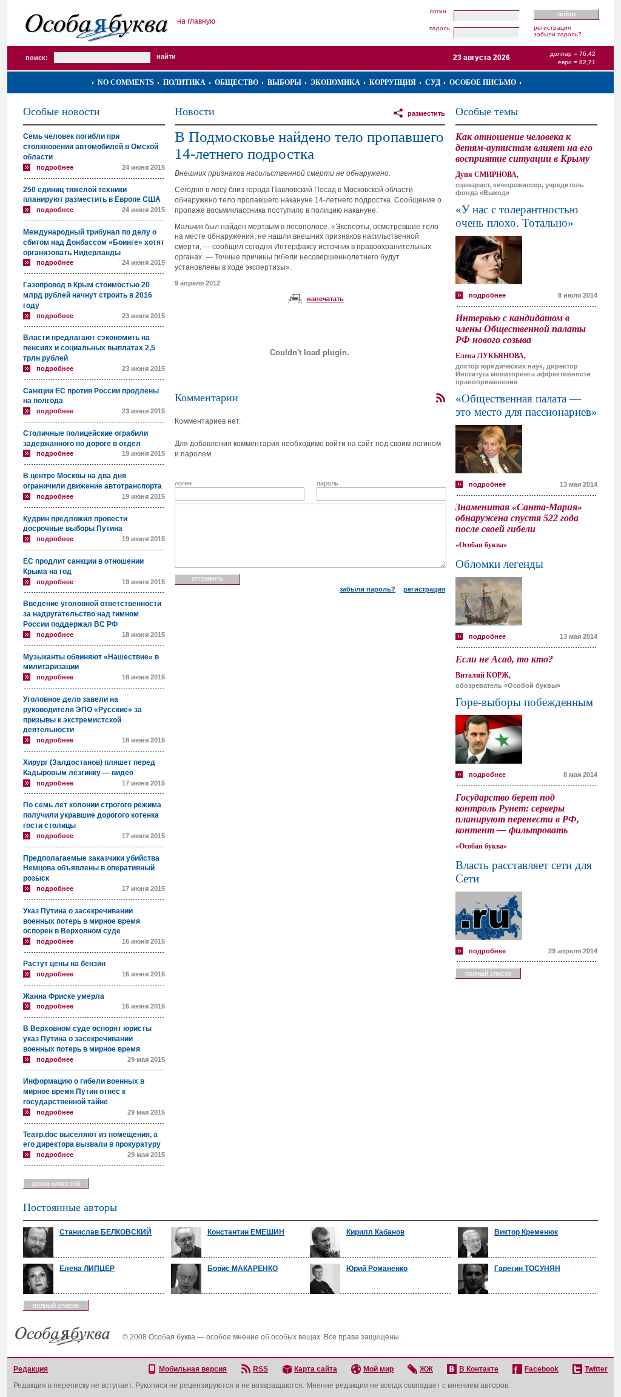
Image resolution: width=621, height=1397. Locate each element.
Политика (184, 82)
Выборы (284, 82)
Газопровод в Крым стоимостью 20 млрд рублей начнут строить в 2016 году (87, 295)
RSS (260, 1369)
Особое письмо (482, 82)
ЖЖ (426, 1369)
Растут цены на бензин (64, 963)
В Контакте (478, 1369)
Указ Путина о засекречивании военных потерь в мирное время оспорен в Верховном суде (81, 921)
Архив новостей (56, 1183)
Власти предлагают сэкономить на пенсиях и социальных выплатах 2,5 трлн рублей (89, 347)
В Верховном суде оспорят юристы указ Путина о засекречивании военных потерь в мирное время (87, 1038)
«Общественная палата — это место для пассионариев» (526, 405)
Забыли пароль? (558, 34)
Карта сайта (315, 1369)
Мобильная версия (193, 1369)
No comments (126, 82)
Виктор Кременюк (526, 1232)
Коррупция (392, 82)
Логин (437, 11)
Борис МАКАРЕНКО (242, 1268)
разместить (426, 113)
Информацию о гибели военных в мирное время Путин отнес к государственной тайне (83, 1091)
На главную (196, 21)
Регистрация (552, 27)
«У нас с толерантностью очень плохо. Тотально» (516, 216)
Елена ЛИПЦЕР (87, 1268)
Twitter (596, 1369)
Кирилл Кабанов (375, 1232)
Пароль (439, 28)
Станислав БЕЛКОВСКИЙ (105, 1232)
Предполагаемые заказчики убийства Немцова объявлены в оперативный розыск (91, 868)
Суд (432, 82)
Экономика (335, 82)
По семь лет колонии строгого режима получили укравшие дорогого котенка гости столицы (92, 815)
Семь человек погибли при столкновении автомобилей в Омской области (90, 146)
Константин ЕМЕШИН (245, 1232)
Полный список (488, 973)
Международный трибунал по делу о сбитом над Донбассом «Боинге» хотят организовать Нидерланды (93, 242)
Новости (195, 111)
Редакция (30, 1369)
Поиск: (36, 57)
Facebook (542, 1369)
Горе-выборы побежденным (524, 702)
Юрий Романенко (377, 1268)
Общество (236, 82)
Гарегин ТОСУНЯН (527, 1268)
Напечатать (325, 298)
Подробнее (54, 167)
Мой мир (378, 1369)
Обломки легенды (499, 564)
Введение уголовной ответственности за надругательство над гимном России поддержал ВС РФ (92, 613)
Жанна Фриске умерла (63, 996)
